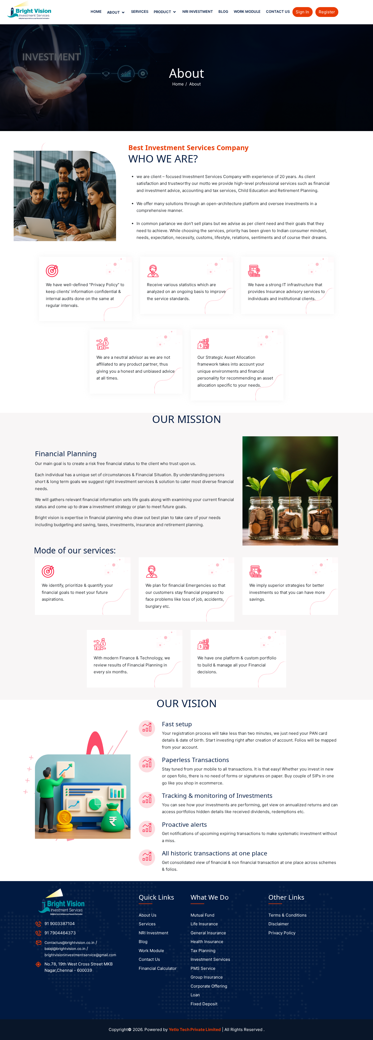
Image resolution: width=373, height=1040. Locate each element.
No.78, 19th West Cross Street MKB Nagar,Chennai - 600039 (79, 967)
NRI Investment (197, 11)
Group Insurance (207, 977)
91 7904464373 (60, 932)
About (114, 12)
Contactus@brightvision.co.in (69, 942)
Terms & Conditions (287, 915)
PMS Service (203, 968)
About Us (147, 915)
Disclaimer (278, 923)
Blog (223, 11)
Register (327, 11)
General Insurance (208, 932)
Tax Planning (203, 950)
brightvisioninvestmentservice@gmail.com (80, 955)
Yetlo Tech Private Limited (195, 1029)
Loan (195, 994)
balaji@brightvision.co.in (65, 948)
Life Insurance (204, 923)
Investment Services (210, 959)
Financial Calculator (158, 968)
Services (139, 11)
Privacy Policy (281, 932)
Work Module (247, 11)
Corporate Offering (209, 986)
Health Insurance (207, 941)
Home (96, 11)
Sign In (302, 11)
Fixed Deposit (204, 1003)
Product (163, 12)
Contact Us (278, 11)
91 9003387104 (60, 923)
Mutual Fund (202, 915)
